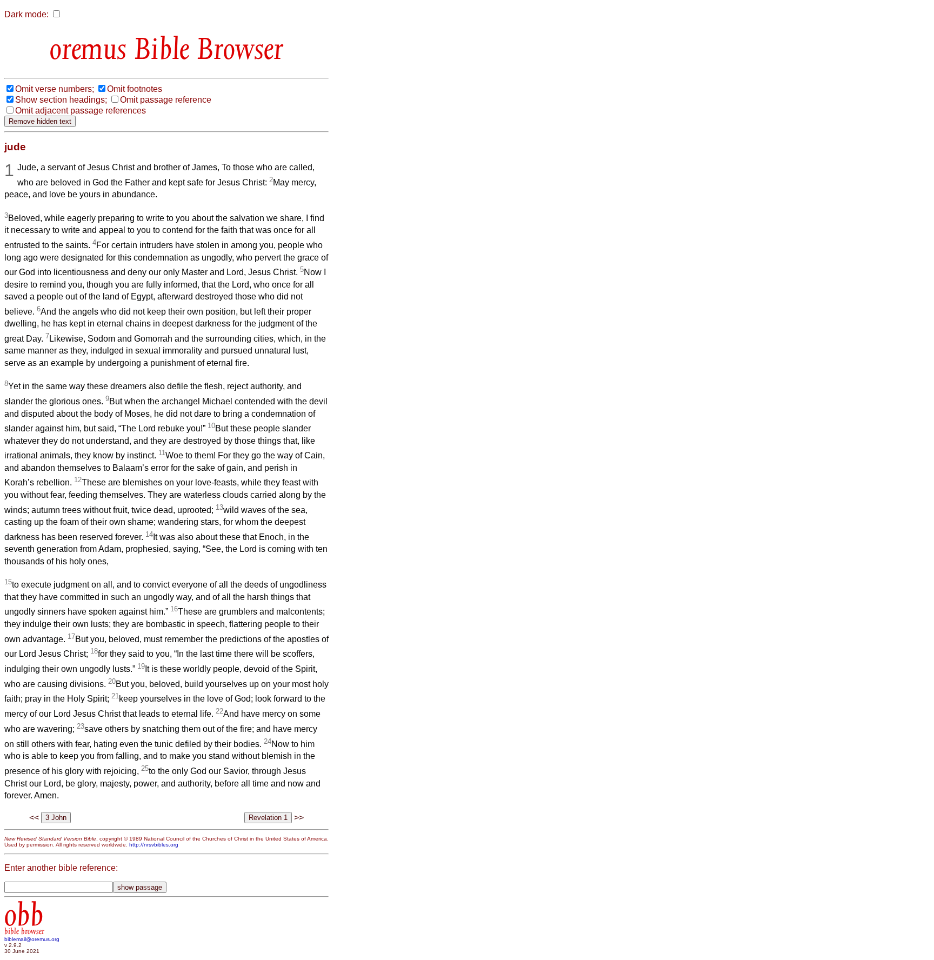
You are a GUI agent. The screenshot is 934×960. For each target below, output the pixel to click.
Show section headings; (61, 99)
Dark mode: (26, 14)
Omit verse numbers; (54, 89)
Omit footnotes (134, 89)
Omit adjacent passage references (80, 110)
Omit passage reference (165, 99)
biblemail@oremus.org (31, 939)
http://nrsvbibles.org (153, 845)
